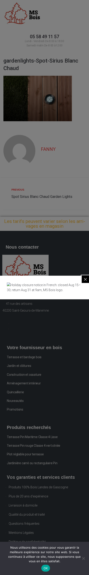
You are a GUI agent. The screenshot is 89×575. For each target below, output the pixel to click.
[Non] (83, 558)
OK (46, 568)
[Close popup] (85, 279)
